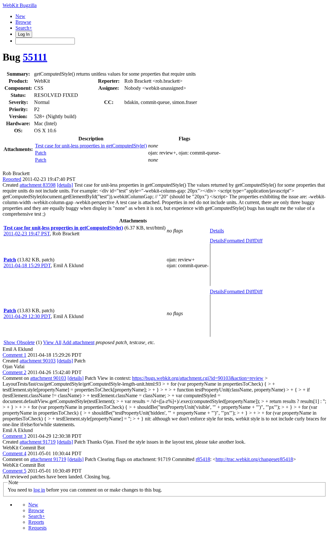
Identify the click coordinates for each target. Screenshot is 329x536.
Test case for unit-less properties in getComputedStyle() (91, 145)
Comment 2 (14, 372)
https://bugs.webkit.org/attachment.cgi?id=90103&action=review (197, 378)
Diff (258, 240)
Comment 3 (14, 436)
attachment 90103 (38, 360)
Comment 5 (14, 471)
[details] (65, 185)
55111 (35, 57)
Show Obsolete (19, 342)
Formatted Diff (239, 240)
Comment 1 (14, 355)
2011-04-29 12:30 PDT (27, 316)
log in (39, 490)
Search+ (23, 28)
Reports (36, 522)
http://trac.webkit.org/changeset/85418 (254, 459)
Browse (23, 22)
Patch (40, 152)
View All (52, 342)
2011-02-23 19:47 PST (27, 233)
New (20, 16)
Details (217, 230)
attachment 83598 (38, 185)
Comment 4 (14, 453)
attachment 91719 (38, 442)
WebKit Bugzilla (20, 5)
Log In (24, 34)
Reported (12, 179)
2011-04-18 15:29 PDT (27, 265)
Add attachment (78, 342)
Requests (37, 528)
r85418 (203, 459)
